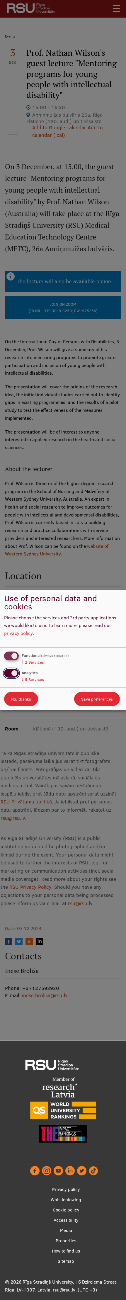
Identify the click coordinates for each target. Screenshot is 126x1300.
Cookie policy (66, 1210)
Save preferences (97, 699)
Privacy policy (66, 1189)
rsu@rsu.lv (64, 1290)
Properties (66, 1241)
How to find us (66, 1251)
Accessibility (66, 1220)
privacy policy (18, 633)
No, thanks (21, 699)
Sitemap (66, 1261)
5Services (33, 679)
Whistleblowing (66, 1200)
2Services (33, 662)
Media (66, 1230)
